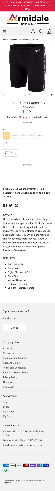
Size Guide (8, 386)
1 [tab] (25, 95)
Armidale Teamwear (25, 480)
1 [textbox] (5, 154)
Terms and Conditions (14, 367)
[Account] (33, 30)
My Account (9, 411)
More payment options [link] (27, 181)
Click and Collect (11, 362)
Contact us (8, 353)
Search (6, 402)
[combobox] (10, 153)
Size (4, 129)
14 (39, 135)
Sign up (14, 327)
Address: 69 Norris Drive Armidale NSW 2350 (23, 433)
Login (6, 406)
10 (23, 135)
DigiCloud (7, 483)
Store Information (12, 425)
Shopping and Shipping (15, 357)
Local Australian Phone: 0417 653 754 (22, 440)
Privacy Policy (10, 377)
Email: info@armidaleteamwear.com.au (23, 445)
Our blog (7, 382)
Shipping (23, 117)
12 (31, 135)
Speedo (29, 122)
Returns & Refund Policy (15, 372)
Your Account (10, 395)
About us (7, 348)
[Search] (41, 30)
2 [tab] (29, 94)
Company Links (11, 342)
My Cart (7, 416)
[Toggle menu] (5, 31)
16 (6, 142)
